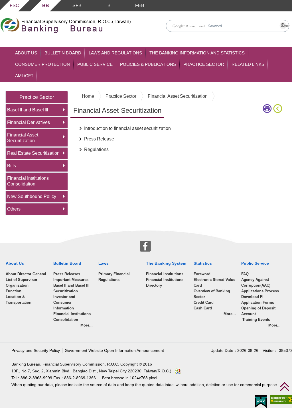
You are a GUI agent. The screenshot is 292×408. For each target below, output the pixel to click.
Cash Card (203, 308)
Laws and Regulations (115, 52)
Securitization (65, 291)
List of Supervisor (21, 280)
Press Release (99, 138)
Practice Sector (203, 64)
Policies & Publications (148, 64)
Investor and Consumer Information (64, 302)
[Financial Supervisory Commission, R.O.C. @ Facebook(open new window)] (145, 245)
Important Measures (70, 280)
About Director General (26, 274)
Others (14, 209)
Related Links (248, 64)
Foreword (202, 274)
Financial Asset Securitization (22, 137)
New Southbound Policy (31, 196)
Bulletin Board (62, 52)
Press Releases (66, 274)
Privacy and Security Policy (35, 350)
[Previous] (279, 108)
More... (86, 325)
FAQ (245, 274)
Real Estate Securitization (33, 153)
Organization (17, 285)
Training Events (255, 319)
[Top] (284, 386)
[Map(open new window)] (178, 371)
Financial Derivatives (28, 122)
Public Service (95, 64)
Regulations (96, 149)
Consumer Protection (42, 64)
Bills (11, 165)
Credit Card (204, 302)
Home (88, 96)
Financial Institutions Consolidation (28, 181)
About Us (26, 52)
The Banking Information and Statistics (197, 52)
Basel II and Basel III (71, 285)
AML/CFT (24, 75)
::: (7, 88)
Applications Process (260, 291)
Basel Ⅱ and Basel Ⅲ (27, 109)
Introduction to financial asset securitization (127, 128)
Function (13, 291)
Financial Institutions (164, 274)
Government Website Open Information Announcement (114, 350)
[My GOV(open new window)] (261, 401)
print (268, 108)
